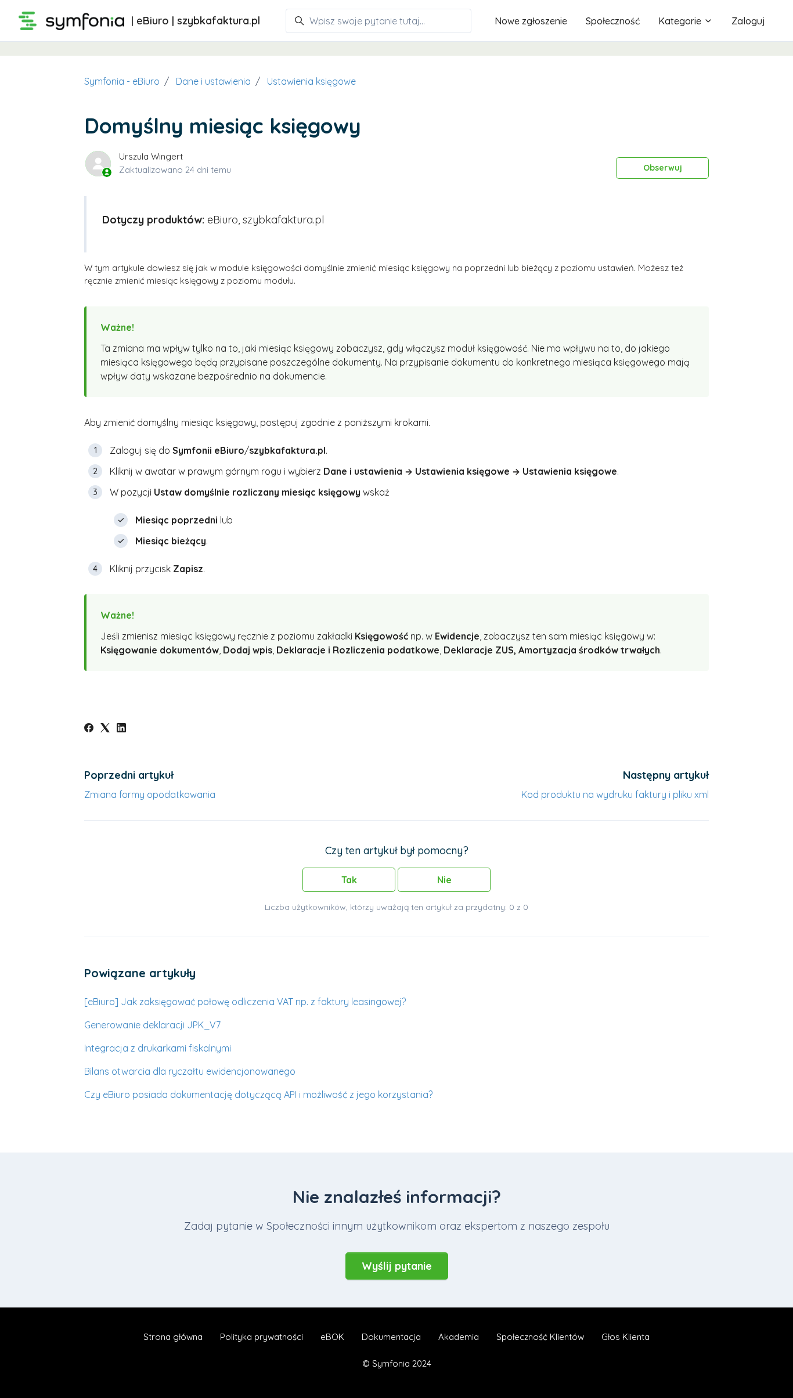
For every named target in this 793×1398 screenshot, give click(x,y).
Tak (349, 880)
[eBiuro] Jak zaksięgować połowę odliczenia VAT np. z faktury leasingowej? (245, 1001)
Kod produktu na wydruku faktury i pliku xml (615, 794)
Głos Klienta (625, 1336)
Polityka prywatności (261, 1336)
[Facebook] (88, 729)
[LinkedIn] (121, 729)
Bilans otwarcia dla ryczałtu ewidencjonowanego (189, 1071)
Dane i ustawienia (213, 81)
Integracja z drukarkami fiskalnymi (157, 1048)
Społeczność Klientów (540, 1336)
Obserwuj (662, 167)
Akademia (458, 1336)
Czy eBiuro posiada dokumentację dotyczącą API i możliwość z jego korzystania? (258, 1094)
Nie (444, 880)
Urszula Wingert (151, 156)
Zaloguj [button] (748, 21)
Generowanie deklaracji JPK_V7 (152, 1025)
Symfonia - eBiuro (122, 81)
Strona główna (173, 1336)
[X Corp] (105, 729)
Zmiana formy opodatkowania (149, 794)
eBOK (332, 1336)
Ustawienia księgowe (311, 81)
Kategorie (681, 21)
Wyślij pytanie (397, 1266)
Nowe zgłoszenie (531, 21)
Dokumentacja (391, 1336)
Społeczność (613, 21)
